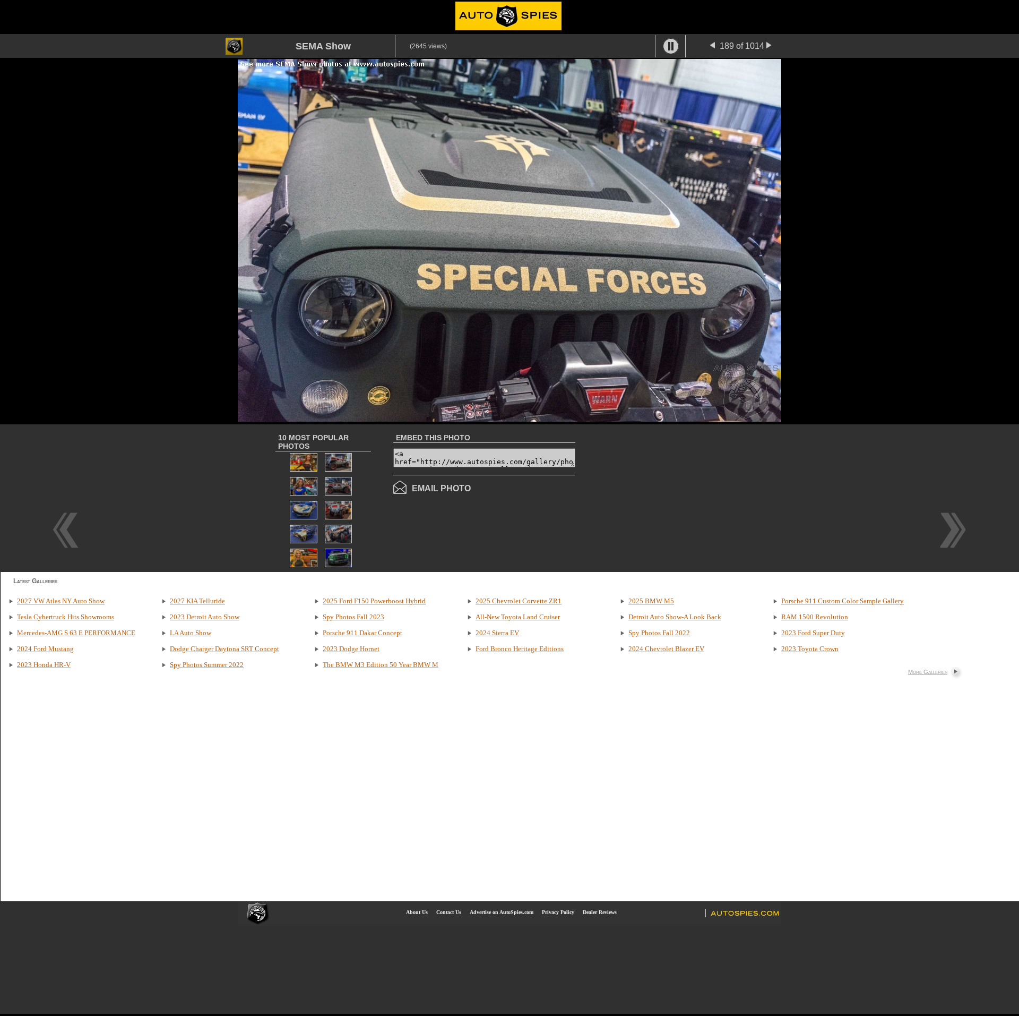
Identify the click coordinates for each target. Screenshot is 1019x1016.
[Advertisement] (664, 497)
